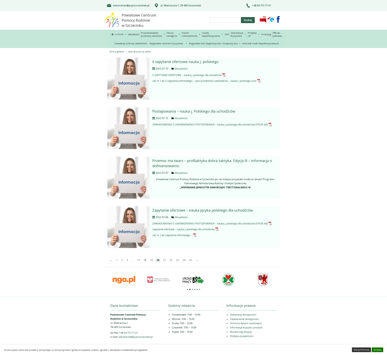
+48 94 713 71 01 (261, 5)
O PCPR (119, 34)
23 (177, 260)
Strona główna (117, 51)
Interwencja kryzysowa (237, 34)
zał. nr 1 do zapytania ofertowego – (172, 235)
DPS (227, 34)
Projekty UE (252, 34)
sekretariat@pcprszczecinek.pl (131, 5)
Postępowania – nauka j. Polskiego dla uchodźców (193, 111)
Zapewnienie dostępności (244, 319)
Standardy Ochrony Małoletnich (131, 43)
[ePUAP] (270, 19)
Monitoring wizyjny (241, 332)
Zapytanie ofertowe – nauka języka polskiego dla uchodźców (202, 210)
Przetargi (266, 34)
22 (171, 260)
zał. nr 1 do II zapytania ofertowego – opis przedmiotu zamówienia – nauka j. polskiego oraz (204, 81)
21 (164, 260)
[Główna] (112, 34)
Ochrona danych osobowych (246, 323)
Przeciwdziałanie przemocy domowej (151, 34)
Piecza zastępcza (172, 34)
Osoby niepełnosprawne (211, 34)
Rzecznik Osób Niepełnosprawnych (260, 43)
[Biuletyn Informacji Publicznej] (263, 19)
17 (138, 260)
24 (184, 260)
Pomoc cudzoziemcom (189, 34)
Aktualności (134, 34)
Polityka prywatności (241, 336)
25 (190, 260)
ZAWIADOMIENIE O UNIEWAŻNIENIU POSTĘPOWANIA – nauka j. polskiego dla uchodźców (203, 124)
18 (145, 260)
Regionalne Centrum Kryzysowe (166, 43)
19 (151, 260)
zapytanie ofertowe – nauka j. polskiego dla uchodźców (183, 229)
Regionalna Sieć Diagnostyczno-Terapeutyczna (213, 43)
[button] (187, 289)
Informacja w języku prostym (246, 327)
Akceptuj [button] (377, 349)
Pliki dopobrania (277, 34)
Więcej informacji (361, 349)
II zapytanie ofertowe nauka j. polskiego (185, 61)
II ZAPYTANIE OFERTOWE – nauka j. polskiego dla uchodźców (186, 75)
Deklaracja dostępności (243, 314)
